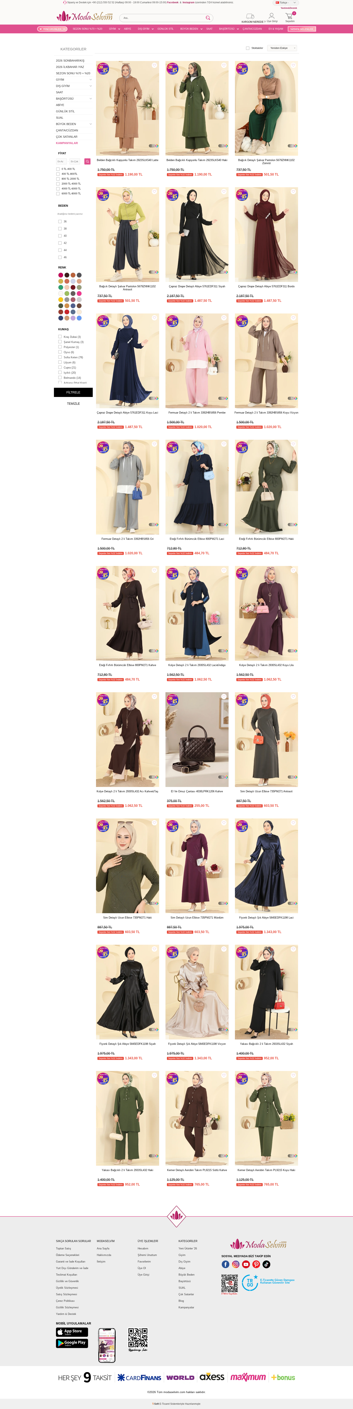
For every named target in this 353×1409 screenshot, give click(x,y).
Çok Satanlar (186, 1294)
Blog (181, 1300)
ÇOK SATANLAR (66, 136)
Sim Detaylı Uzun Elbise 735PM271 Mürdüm (197, 917)
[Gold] (61, 300)
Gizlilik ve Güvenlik (67, 1281)
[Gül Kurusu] (73, 300)
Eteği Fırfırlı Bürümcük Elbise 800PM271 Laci (197, 538)
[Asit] (61, 282)
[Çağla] (80, 288)
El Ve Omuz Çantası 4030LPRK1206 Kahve (197, 791)
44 (65, 250)
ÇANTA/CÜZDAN (252, 28)
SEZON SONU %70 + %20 (87, 28)
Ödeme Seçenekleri (67, 1255)
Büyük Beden (186, 1274)
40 (65, 235)
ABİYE (127, 28)
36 (65, 221)
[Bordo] (73, 288)
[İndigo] (73, 306)
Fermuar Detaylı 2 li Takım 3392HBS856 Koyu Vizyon (266, 412)
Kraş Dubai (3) (72, 336)
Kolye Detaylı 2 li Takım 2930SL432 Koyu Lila (266, 665)
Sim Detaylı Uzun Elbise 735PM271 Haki (127, 917)
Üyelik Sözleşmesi (67, 1287)
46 (65, 257)
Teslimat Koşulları (66, 1274)
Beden (63, 205)
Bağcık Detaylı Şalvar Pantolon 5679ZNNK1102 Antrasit (127, 288)
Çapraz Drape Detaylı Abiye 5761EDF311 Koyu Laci (127, 412)
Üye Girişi (143, 1274)
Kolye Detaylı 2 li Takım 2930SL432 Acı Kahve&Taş (127, 791)
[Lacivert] (61, 319)
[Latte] (67, 319)
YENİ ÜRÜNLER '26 (54, 29)
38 (65, 228)
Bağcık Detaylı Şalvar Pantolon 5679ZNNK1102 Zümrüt (266, 162)
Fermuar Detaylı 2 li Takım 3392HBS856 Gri (128, 538)
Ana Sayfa (103, 1248)
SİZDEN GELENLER (301, 29)
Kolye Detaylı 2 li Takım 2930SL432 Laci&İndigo (197, 665)
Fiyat (62, 153)
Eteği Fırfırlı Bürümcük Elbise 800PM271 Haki (266, 538)
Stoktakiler (257, 48)
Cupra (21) (70, 367)
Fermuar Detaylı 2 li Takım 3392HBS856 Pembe (197, 412)
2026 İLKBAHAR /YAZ (70, 67)
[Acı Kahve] (67, 276)
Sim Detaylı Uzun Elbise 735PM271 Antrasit (266, 791)
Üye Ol (142, 1268)
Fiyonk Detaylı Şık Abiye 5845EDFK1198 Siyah (127, 1043)
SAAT (209, 28)
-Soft (156, 1403)
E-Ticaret (165, 1403)
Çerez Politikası (65, 1300)
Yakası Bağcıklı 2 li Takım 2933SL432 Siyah (266, 1043)
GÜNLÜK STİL (166, 28)
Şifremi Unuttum (147, 1255)
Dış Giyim (184, 1261)
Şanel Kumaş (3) (74, 342)
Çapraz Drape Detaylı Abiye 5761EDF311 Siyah (197, 286)
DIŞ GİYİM (143, 28)
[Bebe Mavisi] (73, 282)
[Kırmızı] (67, 312)
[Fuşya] (80, 294)
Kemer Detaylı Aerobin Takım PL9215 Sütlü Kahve (197, 1170)
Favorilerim (144, 1261)
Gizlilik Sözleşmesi (67, 1307)
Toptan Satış (63, 1248)
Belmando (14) (72, 377)
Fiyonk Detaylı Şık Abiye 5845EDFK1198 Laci (266, 917)
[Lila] (73, 319)
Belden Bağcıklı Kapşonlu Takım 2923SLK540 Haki (196, 160)
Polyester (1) (71, 347)
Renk (62, 267)
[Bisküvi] (67, 288)
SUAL (59, 117)
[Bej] (80, 282)
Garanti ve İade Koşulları (70, 1261)
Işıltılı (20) (70, 372)
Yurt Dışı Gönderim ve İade (72, 1268)
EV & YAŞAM (276, 28)
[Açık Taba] (73, 276)
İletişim (101, 1261)
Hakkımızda (104, 1255)
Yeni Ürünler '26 (188, 1248)
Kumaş (63, 329)
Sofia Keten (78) (73, 357)
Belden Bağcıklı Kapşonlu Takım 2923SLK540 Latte (127, 160)
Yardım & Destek (66, 1313)
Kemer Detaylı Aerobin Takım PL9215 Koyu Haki (266, 1170)
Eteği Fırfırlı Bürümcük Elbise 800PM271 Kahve (127, 665)
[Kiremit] (61, 312)
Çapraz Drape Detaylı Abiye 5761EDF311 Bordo (266, 286)
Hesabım (143, 1248)
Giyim (182, 1255)
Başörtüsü (185, 1281)
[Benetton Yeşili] (61, 288)
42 (65, 243)
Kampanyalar (186, 1307)
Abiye (182, 1268)
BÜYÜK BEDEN (189, 28)
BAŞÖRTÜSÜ (227, 28)
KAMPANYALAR (67, 143)
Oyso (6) (69, 352)
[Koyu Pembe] (61, 276)
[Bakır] (67, 282)
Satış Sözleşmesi (66, 1294)
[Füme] (73, 294)
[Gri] (67, 300)
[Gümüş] (80, 300)
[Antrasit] (80, 276)
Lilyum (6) (69, 362)
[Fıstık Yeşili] (67, 294)
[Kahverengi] (80, 306)
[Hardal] (67, 306)
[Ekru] (61, 294)
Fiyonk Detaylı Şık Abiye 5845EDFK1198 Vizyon (197, 1043)
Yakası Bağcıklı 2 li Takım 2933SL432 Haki (127, 1170)
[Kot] (73, 312)
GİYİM (112, 28)
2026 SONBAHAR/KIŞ (70, 60)
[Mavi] (80, 319)
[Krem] (80, 312)
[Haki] (61, 306)
